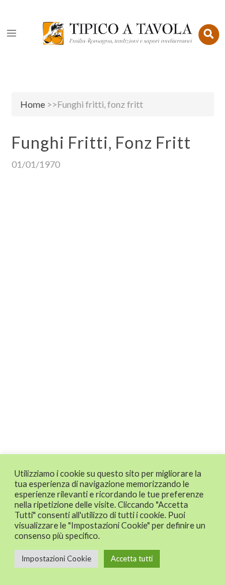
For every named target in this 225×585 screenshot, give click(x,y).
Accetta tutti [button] (132, 558)
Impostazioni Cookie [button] (56, 558)
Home (32, 104)
